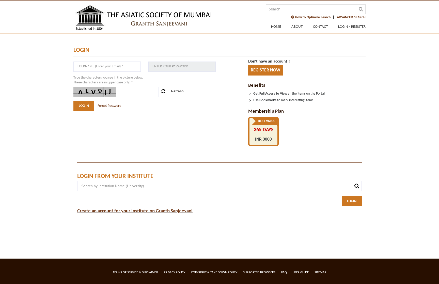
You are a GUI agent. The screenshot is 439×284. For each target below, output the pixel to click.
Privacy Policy (174, 272)
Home (276, 26)
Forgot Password (109, 106)
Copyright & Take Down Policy (214, 272)
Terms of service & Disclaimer (135, 272)
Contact (320, 26)
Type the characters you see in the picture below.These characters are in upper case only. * (108, 80)
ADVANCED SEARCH (351, 17)
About (297, 26)
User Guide (301, 272)
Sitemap (320, 272)
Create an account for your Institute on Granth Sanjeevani (135, 211)
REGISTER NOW (265, 70)
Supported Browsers (259, 272)
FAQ (284, 272)
